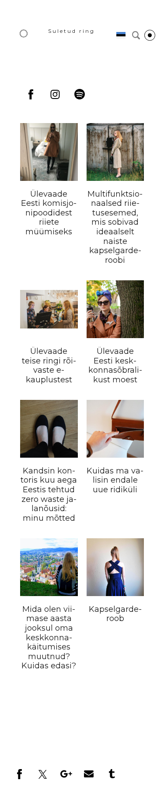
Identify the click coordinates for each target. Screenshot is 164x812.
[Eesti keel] (121, 35)
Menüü (149, 35)
